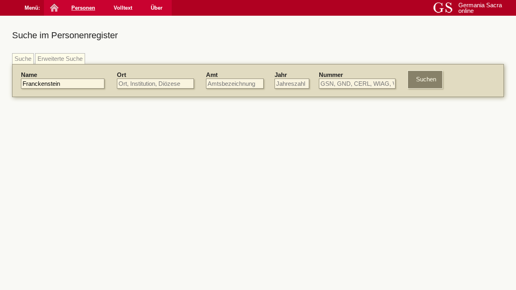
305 (318, 177)
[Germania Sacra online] (53, 8)
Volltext (123, 8)
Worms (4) (413, 165)
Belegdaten (174, 124)
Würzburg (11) (417, 143)
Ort (121, 74)
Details (354, 138)
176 (306, 233)
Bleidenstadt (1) (419, 250)
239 (264, 239)
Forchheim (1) (417, 257)
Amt (212, 74)
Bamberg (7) (415, 228)
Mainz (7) (411, 158)
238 (283, 212)
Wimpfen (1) (415, 265)
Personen (83, 8)
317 (283, 268)
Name (29, 74)
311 (282, 157)
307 (201, 184)
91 (281, 177)
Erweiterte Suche (60, 58)
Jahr (281, 74)
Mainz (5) (411, 235)
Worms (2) (413, 242)
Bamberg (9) (415, 150)
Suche (23, 58)
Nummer (331, 74)
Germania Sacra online (480, 8)
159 (293, 177)
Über (156, 8)
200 (306, 137)
